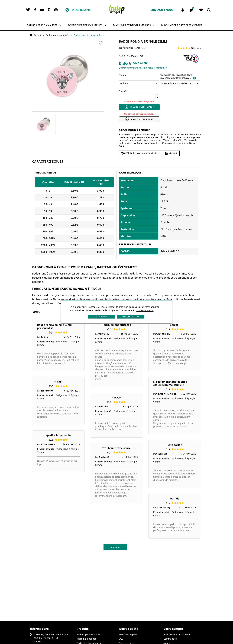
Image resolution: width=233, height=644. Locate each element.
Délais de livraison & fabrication (142, 153)
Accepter (101, 316)
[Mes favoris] (201, 10)
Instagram (56, 9)
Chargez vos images (142, 106)
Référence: (126, 48)
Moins (157, 97)
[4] (186, 48)
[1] (178, 48)
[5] (189, 48)
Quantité (123, 91)
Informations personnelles (177, 634)
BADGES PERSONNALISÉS (88, 634)
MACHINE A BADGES (86, 638)
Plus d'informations (145, 310)
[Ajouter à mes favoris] (101, 43)
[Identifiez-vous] (183, 9)
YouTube (42, 10)
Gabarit (173, 153)
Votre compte (173, 629)
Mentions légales (128, 634)
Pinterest (49, 9)
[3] (184, 48)
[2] (181, 48)
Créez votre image (142, 119)
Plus (157, 95)
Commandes (170, 638)
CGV (121, 638)
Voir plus (115, 547)
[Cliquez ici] (194, 77)
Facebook (35, 9)
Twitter (28, 9)
